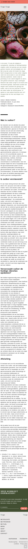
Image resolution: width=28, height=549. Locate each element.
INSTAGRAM (13, 538)
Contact (4, 533)
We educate (5, 519)
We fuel (4, 524)
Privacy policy (23, 543)
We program (5, 522)
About (3, 531)
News (3, 526)
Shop (3, 529)
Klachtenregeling (13, 541)
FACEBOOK (23, 538)
